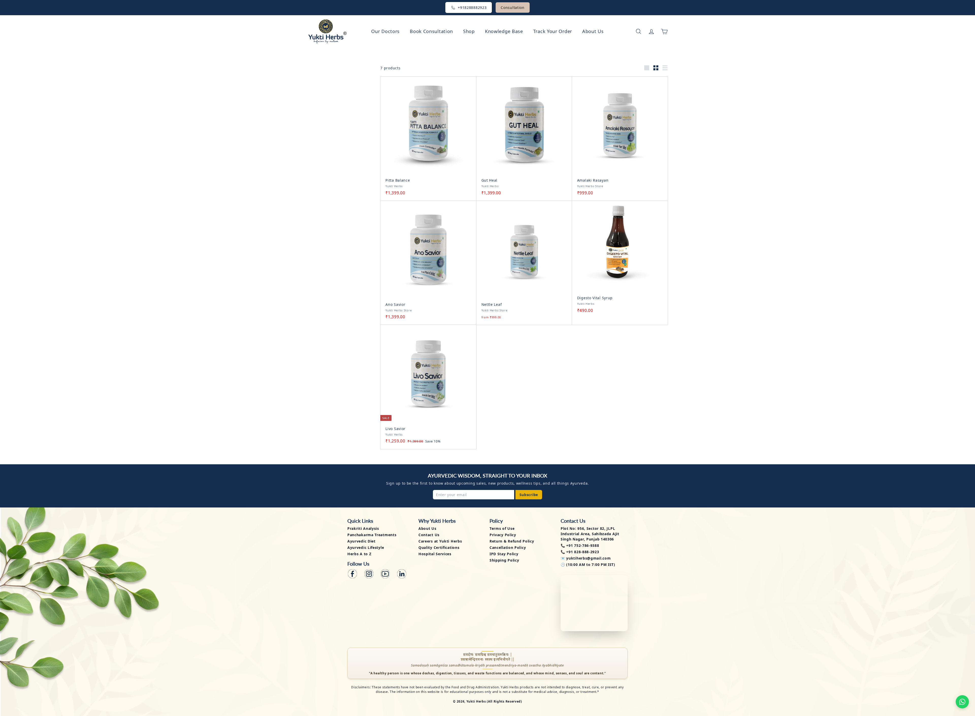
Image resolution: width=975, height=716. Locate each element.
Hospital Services (434, 553)
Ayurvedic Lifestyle (365, 547)
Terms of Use (502, 528)
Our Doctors (385, 31)
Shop (469, 31)
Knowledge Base (504, 31)
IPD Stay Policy (504, 553)
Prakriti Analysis (363, 528)
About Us (593, 31)
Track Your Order (552, 31)
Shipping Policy (504, 560)
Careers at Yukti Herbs (440, 541)
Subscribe (528, 494)
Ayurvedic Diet (361, 541)
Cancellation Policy (508, 547)
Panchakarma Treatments (371, 534)
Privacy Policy (503, 534)
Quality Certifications (438, 547)
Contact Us (429, 534)
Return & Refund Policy (512, 541)
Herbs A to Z (359, 553)
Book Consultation (431, 31)
